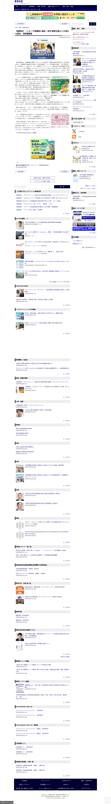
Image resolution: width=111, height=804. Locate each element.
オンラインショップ (78, 39)
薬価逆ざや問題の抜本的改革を (25, 451)
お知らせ (66, 784)
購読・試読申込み (86, 780)
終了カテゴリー (86, 788)
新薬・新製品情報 (24, 27)
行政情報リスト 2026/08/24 (24, 747)
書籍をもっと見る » (90, 185)
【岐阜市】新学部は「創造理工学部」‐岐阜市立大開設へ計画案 (34, 299)
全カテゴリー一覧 (35, 9)
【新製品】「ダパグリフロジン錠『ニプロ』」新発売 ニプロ (34, 204)
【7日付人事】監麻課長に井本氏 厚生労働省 (38, 410)
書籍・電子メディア (54, 6)
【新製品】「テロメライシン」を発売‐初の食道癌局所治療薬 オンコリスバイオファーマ (42, 195)
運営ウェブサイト (24, 784)
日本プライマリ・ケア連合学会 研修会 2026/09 (30, 573)
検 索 (62, 186)
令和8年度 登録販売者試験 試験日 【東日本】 (30, 765)
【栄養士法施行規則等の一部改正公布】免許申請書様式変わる (34, 363)
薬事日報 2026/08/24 (22, 615)
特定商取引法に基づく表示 (66, 788)
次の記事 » (64, 23)
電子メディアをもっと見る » (88, 188)
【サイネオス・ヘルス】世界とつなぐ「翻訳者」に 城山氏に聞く (44, 251)
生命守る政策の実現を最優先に (25, 447)
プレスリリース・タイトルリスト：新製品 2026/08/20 (32, 733)
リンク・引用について (45, 788)
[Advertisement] (42, 346)
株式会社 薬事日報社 (55, 796)
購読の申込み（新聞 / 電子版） (42, 178)
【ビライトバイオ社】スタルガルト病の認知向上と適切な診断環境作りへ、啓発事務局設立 (42, 368)
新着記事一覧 (25, 9)
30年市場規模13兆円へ (22, 433)
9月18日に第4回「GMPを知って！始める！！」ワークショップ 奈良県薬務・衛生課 (41, 550)
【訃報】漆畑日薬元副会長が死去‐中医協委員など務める (41, 503)
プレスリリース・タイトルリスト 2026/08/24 (29, 710)
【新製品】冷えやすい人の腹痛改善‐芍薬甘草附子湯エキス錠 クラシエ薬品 (38, 201)
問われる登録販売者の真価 (23, 428)
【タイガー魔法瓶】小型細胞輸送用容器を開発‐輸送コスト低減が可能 (89, 87)
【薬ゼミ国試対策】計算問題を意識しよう (37, 643)
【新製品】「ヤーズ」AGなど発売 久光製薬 (29, 209)
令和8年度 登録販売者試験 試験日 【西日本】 (30, 770)
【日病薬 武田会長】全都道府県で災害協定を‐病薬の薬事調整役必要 (88, 77)
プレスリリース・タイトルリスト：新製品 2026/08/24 (32, 728)
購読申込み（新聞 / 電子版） (81, 34)
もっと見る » (66, 213)
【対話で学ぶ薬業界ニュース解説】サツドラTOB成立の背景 (33, 665)
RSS (79, 137)
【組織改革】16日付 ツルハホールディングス (29, 405)
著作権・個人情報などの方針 (24, 788)
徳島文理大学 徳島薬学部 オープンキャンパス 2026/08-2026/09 (45, 587)
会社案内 (24, 780)
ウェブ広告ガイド (78, 240)
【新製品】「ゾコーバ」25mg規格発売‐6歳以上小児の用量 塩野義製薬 (37, 206)
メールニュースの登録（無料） (42, 181)
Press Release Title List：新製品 (27, 132)
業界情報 (31, 6)
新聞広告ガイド (77, 243)
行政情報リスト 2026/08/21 (24, 752)
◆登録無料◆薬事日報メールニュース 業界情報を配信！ (33, 165)
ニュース (23, 6)
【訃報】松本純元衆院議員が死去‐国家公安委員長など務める (42, 493)
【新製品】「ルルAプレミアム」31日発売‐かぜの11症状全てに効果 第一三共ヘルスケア (42, 198)
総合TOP (17, 9)
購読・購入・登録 (68, 6)
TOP (17, 6)
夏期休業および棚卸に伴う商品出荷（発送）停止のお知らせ (89, 158)
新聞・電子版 (41, 6)
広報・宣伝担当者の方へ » (89, 247)
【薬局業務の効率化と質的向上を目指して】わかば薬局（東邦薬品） (45, 465)
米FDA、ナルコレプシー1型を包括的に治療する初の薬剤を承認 (43, 323)
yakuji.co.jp (44, 794)
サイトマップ (45, 780)
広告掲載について (45, 784)
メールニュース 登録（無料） (81, 44)
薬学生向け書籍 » (65, 656)
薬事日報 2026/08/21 (22, 620)
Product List (65, 780)
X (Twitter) (81, 131)
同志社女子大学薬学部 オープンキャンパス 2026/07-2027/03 (43, 596)
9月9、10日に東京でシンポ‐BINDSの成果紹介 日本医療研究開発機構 (36, 555)
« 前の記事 (20, 23)
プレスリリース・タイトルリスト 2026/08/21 (29, 715)
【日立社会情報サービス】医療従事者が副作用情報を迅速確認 (43, 222)
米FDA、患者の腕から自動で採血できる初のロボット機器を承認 (44, 313)
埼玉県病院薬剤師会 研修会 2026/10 (27, 568)
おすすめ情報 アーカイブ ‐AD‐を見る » (59, 281)
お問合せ (86, 784)
